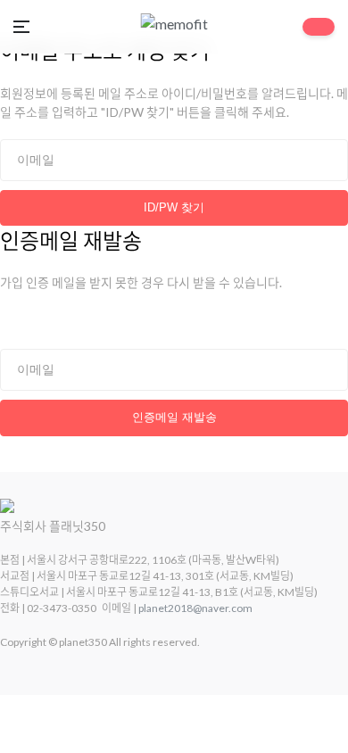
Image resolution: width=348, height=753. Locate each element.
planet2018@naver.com (195, 608)
